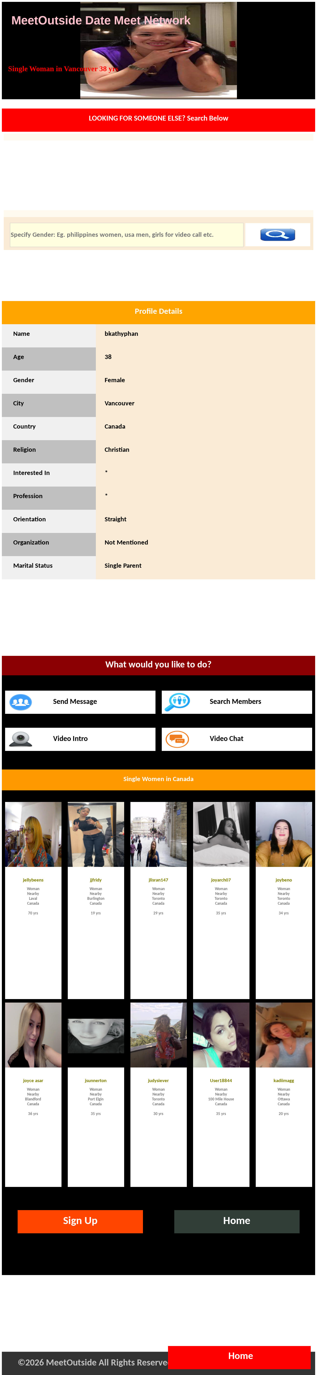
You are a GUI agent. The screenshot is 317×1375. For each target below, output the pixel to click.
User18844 (221, 1080)
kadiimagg (284, 1080)
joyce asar (33, 1080)
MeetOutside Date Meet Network (101, 20)
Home (237, 1221)
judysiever (158, 1080)
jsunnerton (96, 1080)
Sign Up (80, 1221)
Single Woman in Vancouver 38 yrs (63, 68)
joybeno (284, 879)
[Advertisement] (158, 624)
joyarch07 (221, 879)
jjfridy (96, 879)
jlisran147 (158, 879)
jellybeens (33, 879)
